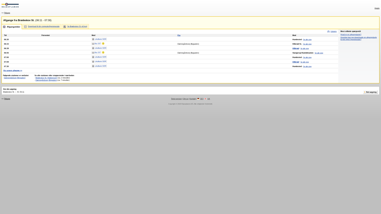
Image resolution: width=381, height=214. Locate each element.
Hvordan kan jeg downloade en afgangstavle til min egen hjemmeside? (359, 38)
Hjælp (377, 8)
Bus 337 (97, 43)
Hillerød (295, 48)
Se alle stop (307, 39)
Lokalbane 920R (100, 39)
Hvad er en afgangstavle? (351, 35)
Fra (179, 35)
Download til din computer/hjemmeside (44, 26)
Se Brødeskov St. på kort (77, 26)
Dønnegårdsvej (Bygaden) (14, 78)
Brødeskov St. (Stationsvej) (46, 78)
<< (5, 13)
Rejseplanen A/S (187, 104)
